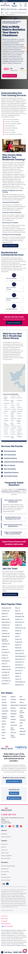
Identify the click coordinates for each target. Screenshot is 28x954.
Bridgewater (6, 403)
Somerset (6, 433)
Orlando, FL (18, 633)
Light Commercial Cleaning (11, 288)
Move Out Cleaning (10, 469)
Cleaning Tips (5, 868)
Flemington (19, 407)
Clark (18, 403)
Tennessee (22, 720)
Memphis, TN (5, 683)
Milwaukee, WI (19, 613)
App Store (15, 793)
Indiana (4, 732)
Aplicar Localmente (6, 855)
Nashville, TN (18, 619)
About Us (3, 847)
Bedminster (13, 397)
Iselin (5, 413)
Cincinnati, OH (5, 633)
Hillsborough (19, 411)
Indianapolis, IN (6, 660)
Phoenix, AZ (18, 639)
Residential (4, 834)
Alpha (5, 395)
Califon (12, 403)
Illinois (3, 729)
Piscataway (13, 426)
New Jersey (14, 725)
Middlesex (6, 420)
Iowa (3, 735)
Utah (21, 725)
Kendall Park (12, 413)
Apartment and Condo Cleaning (12, 299)
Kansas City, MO (6, 669)
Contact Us (4, 850)
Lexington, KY (5, 675)
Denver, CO (5, 649)
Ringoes (6, 431)
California (4, 705)
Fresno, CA (5, 655)
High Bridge (13, 411)
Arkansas (4, 702)
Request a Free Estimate (10, 245)
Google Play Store (15, 798)
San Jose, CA (18, 670)
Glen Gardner (20, 409)
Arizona (4, 699)
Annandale (13, 395)
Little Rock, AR (6, 677)
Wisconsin (22, 734)
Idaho (3, 726)
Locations (6, 12)
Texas (21, 722)
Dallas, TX (4, 646)
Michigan (13, 708)
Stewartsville (7, 436)
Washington (23, 731)
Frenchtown (13, 409)
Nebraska (13, 719)
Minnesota (13, 710)
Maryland (13, 702)
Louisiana (13, 699)
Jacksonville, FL (6, 666)
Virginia (22, 728)
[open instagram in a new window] (13, 827)
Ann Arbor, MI (5, 610)
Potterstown (13, 427)
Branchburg (19, 400)
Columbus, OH (6, 643)
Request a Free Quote (10, 75)
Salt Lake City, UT (20, 659)
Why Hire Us (4, 844)
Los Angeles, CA (6, 680)
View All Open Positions (10, 594)
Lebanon (6, 415)
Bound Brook (12, 401)
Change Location (23, 9)
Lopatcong (19, 415)
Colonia (12, 405)
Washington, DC (19, 684)
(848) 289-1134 (9, 815)
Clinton (5, 405)
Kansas (4, 738)
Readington (19, 429)
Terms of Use (4, 916)
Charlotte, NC (5, 627)
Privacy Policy (4, 918)
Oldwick (19, 423)
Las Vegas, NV (6, 672)
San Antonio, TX (19, 662)
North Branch (12, 424)
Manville (6, 418)
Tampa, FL (18, 676)
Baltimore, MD (5, 619)
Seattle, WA (18, 673)
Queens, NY (18, 644)
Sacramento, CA (19, 650)
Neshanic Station (19, 421)
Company (4, 840)
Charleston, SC (6, 625)
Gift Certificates (5, 880)
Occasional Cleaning (10, 458)
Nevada (13, 722)
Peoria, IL (17, 636)
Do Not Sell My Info (5, 923)
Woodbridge (19, 436)
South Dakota (22, 716)
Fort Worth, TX (6, 652)
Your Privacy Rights (8, 926)
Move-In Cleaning (9, 465)
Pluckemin (6, 427)
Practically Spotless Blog (8, 866)
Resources (4, 862)
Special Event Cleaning (11, 472)
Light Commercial (6, 836)
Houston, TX (5, 658)
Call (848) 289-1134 (11, 309)
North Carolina (13, 736)
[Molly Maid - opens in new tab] (7, 748)
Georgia (4, 724)
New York (13, 732)
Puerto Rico (23, 708)
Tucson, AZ (18, 679)
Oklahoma (22, 699)
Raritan (12, 429)
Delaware (4, 713)
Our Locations (5, 871)
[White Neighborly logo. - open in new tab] (4, 1)
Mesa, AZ (17, 608)
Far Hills (6, 407)
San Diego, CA (19, 664)
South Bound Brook (19, 434)
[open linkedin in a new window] (17, 827)
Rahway (6, 429)
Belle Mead (19, 397)
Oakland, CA (18, 625)
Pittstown (19, 426)
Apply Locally (5, 852)
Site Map (3, 874)
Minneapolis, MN (19, 616)
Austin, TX (4, 616)
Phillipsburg (6, 426)
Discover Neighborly (13, 781)
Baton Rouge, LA (6, 622)
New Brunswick (6, 424)
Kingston (19, 413)
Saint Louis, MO (19, 653)
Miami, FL (17, 610)
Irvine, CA (4, 663)
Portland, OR (18, 642)
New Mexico (13, 728)
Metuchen (19, 418)
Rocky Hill (13, 431)
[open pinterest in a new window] (21, 827)
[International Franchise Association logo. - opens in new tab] (3, 884)
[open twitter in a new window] (6, 827)
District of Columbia (4, 717)
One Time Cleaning (10, 454)
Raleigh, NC (18, 647)
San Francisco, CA (20, 667)
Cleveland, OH (5, 636)
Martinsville (13, 418)
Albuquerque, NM (6, 608)
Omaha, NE (18, 630)
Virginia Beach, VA (20, 681)
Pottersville (19, 427)
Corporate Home (5, 877)
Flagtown (13, 407)
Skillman (19, 431)
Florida (3, 721)
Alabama (4, 696)
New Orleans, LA (19, 622)
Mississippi (14, 713)
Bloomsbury (6, 400)
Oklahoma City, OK (20, 627)
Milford (12, 420)
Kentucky (13, 696)
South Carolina (22, 711)
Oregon (22, 702)
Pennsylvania (23, 705)
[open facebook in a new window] (2, 827)
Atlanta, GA (5, 613)
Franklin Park (7, 409)
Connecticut (5, 710)
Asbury (18, 395)
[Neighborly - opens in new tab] (21, 748)
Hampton (6, 411)
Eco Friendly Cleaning (11, 476)
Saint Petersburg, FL (20, 656)
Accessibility (4, 921)
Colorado (4, 708)
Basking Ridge (6, 398)
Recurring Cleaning (11, 278)
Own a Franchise (5, 858)
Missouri (13, 716)
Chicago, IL (5, 630)
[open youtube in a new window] (10, 827)
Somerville (13, 433)
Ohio (21, 696)
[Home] (2, 12)
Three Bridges (12, 437)
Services (4, 830)
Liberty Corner (12, 416)
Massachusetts (15, 705)
